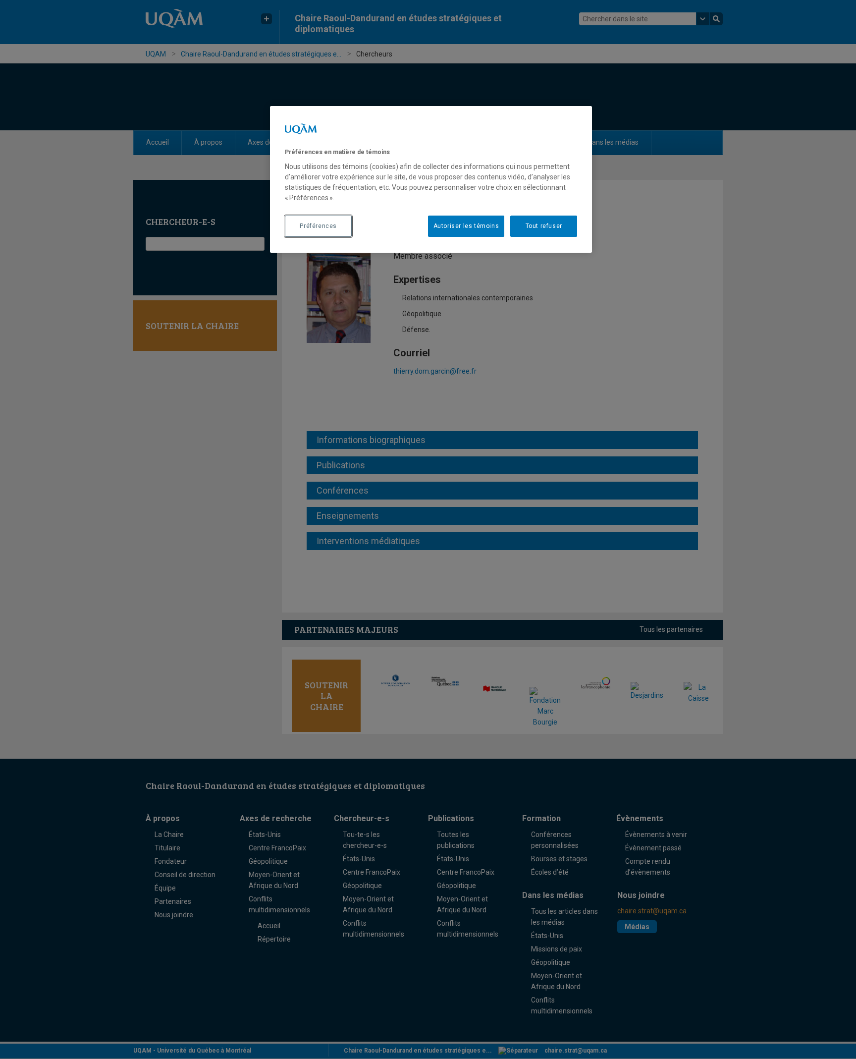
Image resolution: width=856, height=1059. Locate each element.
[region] (431, 179)
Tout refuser (544, 226)
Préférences (318, 226)
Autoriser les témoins (466, 226)
